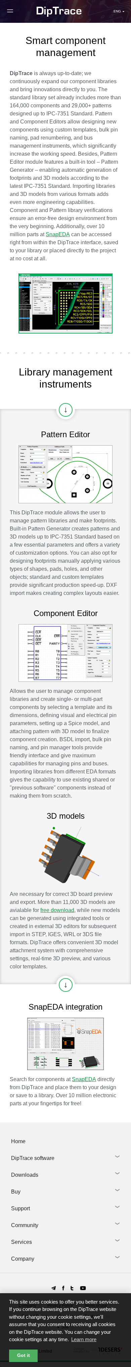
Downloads (24, 1175)
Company (22, 1259)
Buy (15, 1192)
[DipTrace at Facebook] (63, 1287)
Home (18, 1141)
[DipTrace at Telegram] (53, 1287)
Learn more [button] (83, 1339)
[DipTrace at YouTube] (83, 1287)
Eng (115, 10)
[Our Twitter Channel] (72, 1287)
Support (20, 1208)
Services (21, 1242)
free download (57, 910)
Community (24, 1225)
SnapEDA (58, 234)
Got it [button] (23, 1355)
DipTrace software (32, 1158)
